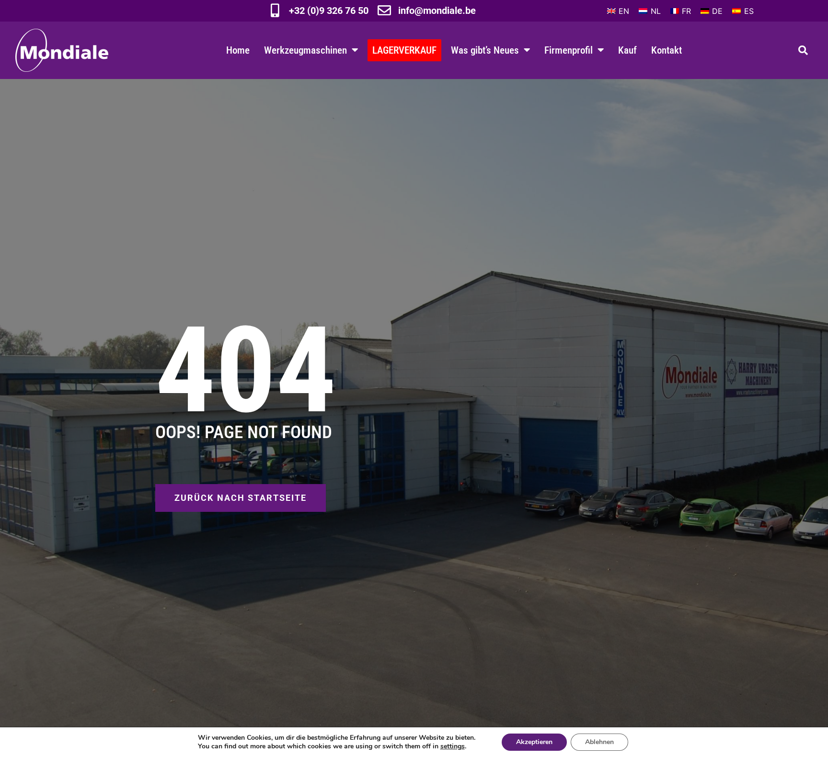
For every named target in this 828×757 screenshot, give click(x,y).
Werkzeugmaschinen (305, 50)
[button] (803, 50)
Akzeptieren (534, 741)
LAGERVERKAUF (404, 50)
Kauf (627, 50)
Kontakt (666, 50)
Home (238, 50)
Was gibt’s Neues (485, 50)
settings (452, 746)
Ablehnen (599, 741)
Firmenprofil (568, 50)
